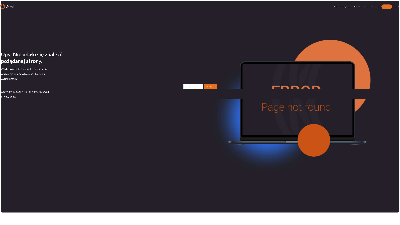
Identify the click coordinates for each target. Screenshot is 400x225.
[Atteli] (7, 7)
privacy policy (8, 96)
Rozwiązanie (345, 7)
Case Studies (368, 7)
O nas (336, 7)
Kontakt (386, 7)
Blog (377, 7)
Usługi (356, 7)
